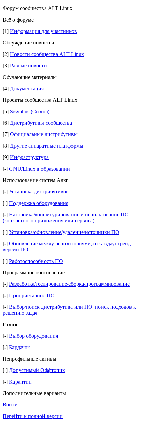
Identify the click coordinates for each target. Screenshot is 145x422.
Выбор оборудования (33, 336)
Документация (27, 88)
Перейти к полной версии (33, 416)
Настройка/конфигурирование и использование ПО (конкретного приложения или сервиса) (66, 217)
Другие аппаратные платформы (46, 146)
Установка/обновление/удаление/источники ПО (64, 232)
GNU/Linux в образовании (39, 169)
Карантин (20, 382)
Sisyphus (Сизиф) (29, 111)
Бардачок (19, 347)
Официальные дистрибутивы (44, 134)
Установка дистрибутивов (39, 191)
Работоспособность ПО (36, 261)
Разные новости (28, 65)
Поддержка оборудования (38, 203)
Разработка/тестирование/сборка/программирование (69, 284)
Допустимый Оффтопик (37, 370)
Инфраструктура (29, 157)
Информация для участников (43, 31)
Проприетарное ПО (32, 295)
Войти (10, 405)
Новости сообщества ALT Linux (47, 54)
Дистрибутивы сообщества (41, 123)
